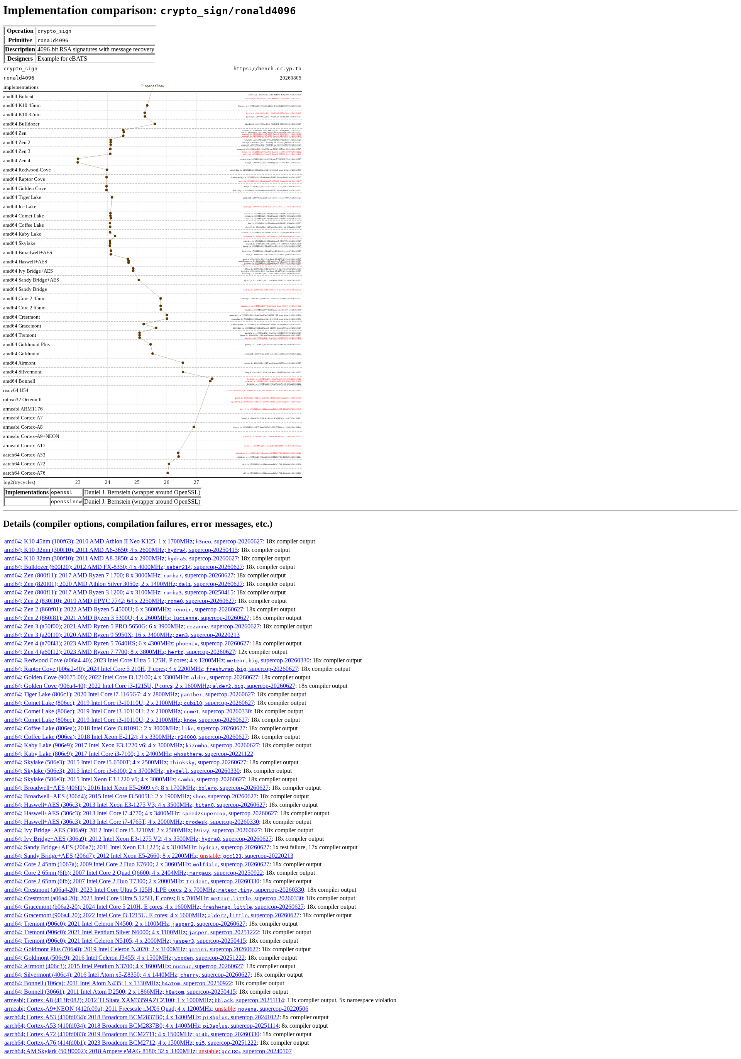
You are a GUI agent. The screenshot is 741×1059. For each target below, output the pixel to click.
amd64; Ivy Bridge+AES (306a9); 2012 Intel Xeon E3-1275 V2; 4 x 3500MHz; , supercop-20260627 (138, 838)
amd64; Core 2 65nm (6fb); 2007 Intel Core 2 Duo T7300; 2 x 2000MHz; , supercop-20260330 (131, 881)
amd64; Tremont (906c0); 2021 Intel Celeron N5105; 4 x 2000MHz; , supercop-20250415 (125, 940)
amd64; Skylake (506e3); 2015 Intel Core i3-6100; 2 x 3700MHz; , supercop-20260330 (122, 770)
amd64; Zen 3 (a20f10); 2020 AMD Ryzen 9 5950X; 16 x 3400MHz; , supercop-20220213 (122, 634)
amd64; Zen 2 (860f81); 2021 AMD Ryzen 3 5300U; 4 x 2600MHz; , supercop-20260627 (126, 617)
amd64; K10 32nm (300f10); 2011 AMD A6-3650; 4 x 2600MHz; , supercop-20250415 (121, 549)
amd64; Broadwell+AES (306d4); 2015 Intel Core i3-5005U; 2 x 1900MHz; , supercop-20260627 (130, 796)
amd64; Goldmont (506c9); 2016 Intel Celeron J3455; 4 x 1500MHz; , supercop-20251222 (124, 957)
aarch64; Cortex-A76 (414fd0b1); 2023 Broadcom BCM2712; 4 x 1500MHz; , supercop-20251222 (130, 1042)
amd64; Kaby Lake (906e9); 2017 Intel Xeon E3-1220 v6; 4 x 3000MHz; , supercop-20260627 (131, 745)
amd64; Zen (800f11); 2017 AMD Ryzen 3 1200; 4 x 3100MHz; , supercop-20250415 (118, 592)
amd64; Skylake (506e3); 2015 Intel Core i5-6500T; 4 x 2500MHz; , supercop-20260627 (125, 762)
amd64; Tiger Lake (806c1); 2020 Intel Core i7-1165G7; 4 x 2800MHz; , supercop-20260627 (129, 694)
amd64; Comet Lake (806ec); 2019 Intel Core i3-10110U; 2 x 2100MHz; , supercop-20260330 (127, 711)
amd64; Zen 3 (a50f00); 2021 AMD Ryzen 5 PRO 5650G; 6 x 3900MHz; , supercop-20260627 (132, 626)
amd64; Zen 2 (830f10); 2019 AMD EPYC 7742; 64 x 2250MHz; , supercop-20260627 (119, 600)
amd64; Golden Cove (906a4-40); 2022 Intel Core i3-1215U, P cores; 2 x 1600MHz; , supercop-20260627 (149, 685)
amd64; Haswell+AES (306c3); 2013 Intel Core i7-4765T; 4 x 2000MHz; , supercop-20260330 (131, 821)
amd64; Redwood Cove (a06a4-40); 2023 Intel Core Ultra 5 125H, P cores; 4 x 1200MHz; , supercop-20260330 (157, 660)
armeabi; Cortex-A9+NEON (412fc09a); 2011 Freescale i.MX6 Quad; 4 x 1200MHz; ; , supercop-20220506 (156, 1008)
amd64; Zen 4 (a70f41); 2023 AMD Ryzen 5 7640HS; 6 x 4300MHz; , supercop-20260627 (126, 643)
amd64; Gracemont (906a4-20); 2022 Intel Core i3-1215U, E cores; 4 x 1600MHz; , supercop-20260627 (151, 915)
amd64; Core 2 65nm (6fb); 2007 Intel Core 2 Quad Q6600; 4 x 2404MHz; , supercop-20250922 (133, 872)
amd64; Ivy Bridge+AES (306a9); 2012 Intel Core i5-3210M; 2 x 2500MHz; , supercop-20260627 (132, 830)
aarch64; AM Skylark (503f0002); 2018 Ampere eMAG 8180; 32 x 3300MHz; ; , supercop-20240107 (148, 1051)
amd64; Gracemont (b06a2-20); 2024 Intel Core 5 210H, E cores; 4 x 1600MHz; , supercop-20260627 (154, 906)
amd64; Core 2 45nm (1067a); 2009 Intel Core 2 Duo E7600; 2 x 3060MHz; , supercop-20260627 (136, 864)
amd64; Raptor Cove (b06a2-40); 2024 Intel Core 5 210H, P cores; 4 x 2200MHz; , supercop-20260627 (151, 668)
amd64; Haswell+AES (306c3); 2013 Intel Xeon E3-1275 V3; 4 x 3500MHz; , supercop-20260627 (135, 804)
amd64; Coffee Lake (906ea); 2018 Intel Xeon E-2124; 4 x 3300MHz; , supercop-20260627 (126, 736)
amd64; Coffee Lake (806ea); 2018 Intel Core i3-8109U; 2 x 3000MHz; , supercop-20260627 (124, 728)
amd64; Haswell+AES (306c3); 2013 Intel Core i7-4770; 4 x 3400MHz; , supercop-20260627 (140, 813)
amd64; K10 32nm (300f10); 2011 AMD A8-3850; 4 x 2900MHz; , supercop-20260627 (121, 558)
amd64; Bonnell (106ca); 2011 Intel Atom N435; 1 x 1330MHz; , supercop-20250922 (118, 983)
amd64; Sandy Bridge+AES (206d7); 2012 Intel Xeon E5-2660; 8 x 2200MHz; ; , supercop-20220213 (148, 855)
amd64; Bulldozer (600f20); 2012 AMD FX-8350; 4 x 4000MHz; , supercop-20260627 (123, 566)
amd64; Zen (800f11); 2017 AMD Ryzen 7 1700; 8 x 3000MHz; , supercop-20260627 (118, 575)
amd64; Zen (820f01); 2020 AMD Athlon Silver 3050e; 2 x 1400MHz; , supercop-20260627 (123, 583)
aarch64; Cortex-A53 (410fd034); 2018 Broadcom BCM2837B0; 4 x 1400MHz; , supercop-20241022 (141, 1017)
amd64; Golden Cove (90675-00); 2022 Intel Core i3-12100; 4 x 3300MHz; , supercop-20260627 (131, 677)
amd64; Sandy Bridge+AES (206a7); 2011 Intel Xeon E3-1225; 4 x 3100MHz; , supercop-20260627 (136, 847)
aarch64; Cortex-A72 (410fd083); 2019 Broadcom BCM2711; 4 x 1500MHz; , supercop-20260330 (131, 1034)
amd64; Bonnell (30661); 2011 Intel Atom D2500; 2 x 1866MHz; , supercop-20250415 (120, 991)
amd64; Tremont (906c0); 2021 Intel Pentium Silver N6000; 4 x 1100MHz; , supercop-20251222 (131, 932)
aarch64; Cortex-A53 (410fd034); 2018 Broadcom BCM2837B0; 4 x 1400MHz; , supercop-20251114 (141, 1025)
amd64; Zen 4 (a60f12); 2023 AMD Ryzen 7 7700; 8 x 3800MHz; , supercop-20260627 (119, 651)
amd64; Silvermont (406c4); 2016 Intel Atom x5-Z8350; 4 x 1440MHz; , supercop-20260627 (127, 974)
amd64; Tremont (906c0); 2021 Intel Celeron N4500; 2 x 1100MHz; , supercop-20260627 (124, 923)
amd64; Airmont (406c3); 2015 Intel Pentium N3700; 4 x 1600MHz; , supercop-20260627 (123, 966)
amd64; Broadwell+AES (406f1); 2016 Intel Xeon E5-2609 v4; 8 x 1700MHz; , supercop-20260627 (136, 787)
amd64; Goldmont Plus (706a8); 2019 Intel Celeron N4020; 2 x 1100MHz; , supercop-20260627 (131, 949)
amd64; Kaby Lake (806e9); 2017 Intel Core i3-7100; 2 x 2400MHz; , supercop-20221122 (128, 753)
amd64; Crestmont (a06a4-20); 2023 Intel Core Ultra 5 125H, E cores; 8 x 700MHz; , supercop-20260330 (153, 898)
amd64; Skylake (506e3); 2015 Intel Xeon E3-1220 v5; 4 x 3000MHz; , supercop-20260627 (124, 779)
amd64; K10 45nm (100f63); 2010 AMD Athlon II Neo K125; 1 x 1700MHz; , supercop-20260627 (133, 541)
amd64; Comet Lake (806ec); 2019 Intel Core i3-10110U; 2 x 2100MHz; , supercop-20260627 (129, 702)
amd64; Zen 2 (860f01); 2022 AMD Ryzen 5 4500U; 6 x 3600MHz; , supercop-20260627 (123, 609)
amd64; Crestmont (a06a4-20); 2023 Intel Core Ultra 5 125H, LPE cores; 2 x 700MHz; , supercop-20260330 (154, 889)
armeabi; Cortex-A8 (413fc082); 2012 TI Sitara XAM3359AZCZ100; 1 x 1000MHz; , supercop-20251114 (144, 1000)
